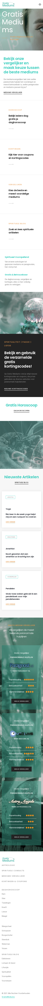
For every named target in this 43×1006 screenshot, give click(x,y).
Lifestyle (10, 497)
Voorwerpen (6, 981)
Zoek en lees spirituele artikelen (21, 231)
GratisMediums (8, 997)
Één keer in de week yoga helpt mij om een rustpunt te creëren (21, 513)
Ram (3, 894)
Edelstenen (11, 537)
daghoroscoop (11, 890)
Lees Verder (10, 522)
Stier (3, 898)
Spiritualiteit (6, 972)
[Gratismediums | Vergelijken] (11, 203)
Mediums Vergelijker (13, 92)
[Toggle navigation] (40, 4)
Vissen (4, 948)
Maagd (4, 916)
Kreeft (4, 907)
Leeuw (4, 912)
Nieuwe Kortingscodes (16, 389)
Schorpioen (6, 931)
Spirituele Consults (13, 870)
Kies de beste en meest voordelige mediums (19, 194)
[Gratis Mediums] (8, 859)
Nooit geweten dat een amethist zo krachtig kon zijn (20, 552)
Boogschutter (7, 935)
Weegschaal (6, 926)
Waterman (6, 944)
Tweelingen (6, 903)
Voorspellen (11, 577)
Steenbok (5, 939)
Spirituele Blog (21, 482)
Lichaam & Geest (8, 963)
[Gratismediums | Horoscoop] (11, 129)
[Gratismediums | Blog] (11, 239)
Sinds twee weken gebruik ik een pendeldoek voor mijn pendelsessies (21, 593)
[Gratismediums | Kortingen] (11, 164)
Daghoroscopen (21, 410)
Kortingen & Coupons (14, 881)
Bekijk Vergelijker (21, 701)
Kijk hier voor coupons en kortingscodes (21, 156)
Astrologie (8, 865)
